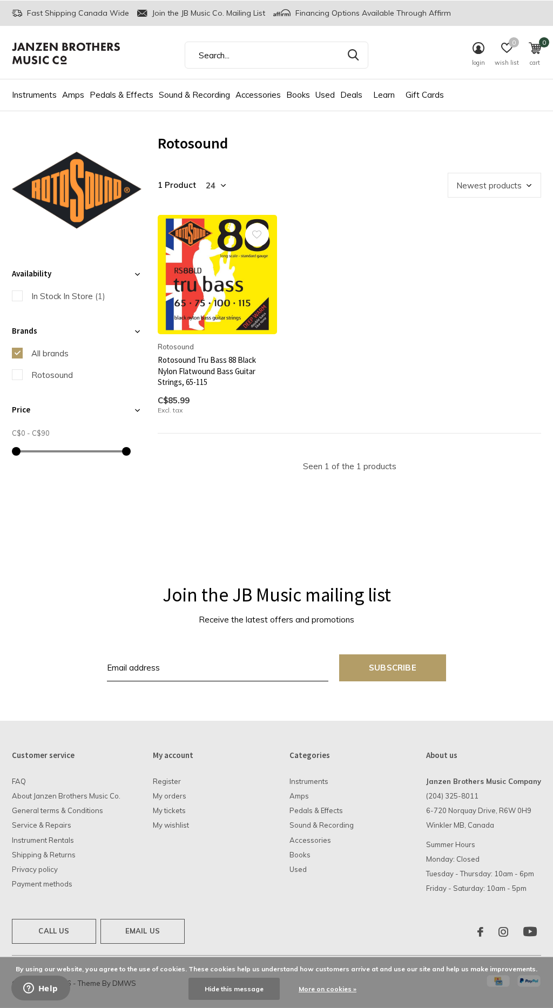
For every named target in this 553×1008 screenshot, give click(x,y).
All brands (50, 353)
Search (353, 55)
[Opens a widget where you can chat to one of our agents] (40, 989)
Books (298, 95)
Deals (351, 95)
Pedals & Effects (121, 95)
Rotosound (52, 375)
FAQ (19, 781)
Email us (142, 930)
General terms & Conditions (57, 810)
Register (167, 781)
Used (325, 95)
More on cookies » (327, 989)
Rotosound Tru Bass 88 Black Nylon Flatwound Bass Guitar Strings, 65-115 (207, 371)
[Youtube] (530, 932)
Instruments (34, 95)
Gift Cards (425, 95)
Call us (53, 930)
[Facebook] (480, 932)
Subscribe (392, 667)
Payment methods (42, 884)
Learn (384, 95)
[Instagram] (503, 932)
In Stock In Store (68, 296)
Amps (73, 95)
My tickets (169, 810)
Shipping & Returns (44, 854)
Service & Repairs (41, 825)
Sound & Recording (194, 95)
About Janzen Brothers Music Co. (66, 795)
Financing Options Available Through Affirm (372, 13)
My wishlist (171, 825)
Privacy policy (35, 869)
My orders (169, 795)
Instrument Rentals (43, 840)
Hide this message (234, 989)
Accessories (258, 95)
